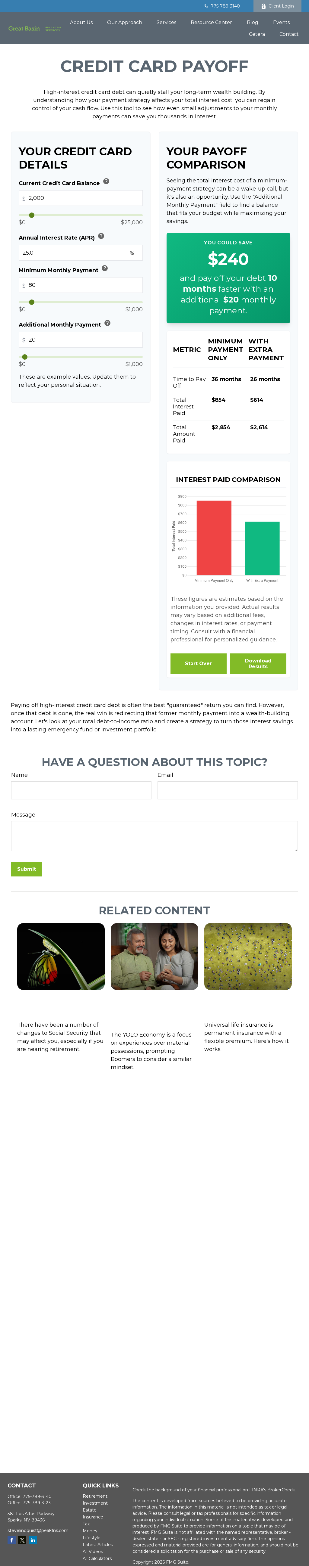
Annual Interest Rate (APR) (62, 236)
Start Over (198, 663)
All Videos (93, 1551)
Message (23, 814)
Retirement (95, 1496)
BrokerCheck (281, 1490)
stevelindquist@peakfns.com (38, 1530)
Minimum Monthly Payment (63, 269)
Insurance (93, 1517)
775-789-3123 (37, 1503)
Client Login (281, 6)
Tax (86, 1524)
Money (90, 1530)
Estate (90, 1510)
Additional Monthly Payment (65, 323)
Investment (95, 1503)
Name (19, 775)
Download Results (258, 663)
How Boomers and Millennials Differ (151, 1008)
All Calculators (97, 1558)
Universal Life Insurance (239, 1003)
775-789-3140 (225, 6)
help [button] (106, 181)
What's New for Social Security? (57, 1003)
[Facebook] (12, 1540)
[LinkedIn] (33, 1540)
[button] (81, 22)
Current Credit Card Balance (64, 182)
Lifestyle (91, 1537)
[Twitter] (22, 1540)
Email (165, 775)
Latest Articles (98, 1544)
